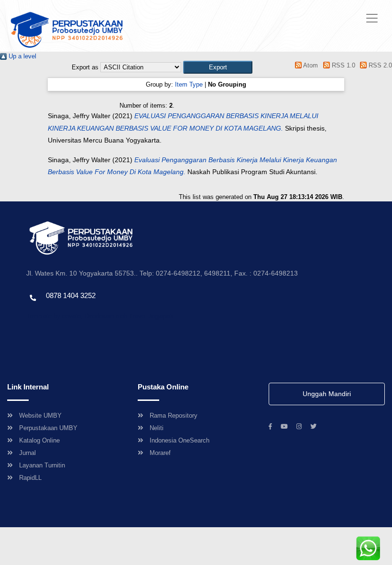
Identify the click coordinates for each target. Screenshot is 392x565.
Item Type (189, 84)
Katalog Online (39, 440)
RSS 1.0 (342, 65)
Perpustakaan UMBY (48, 428)
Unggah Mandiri (327, 394)
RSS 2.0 (379, 65)
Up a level (21, 56)
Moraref (160, 452)
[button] (217, 67)
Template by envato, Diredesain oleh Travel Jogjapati (99, 316)
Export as (85, 67)
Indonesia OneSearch (179, 440)
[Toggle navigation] (372, 18)
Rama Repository (173, 415)
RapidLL (30, 477)
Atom (310, 65)
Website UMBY (40, 415)
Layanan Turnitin (42, 465)
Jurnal (27, 452)
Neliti (156, 428)
